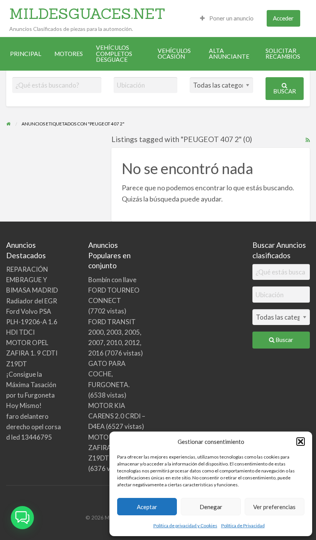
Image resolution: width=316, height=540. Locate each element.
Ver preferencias (274, 506)
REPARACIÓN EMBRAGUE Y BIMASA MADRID (32, 279)
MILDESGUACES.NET (87, 13)
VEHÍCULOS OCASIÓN (174, 53)
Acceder (283, 18)
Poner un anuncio (231, 18)
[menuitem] (226, 18)
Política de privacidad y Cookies (185, 525)
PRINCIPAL (25, 53)
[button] (300, 441)
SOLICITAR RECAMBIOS (283, 53)
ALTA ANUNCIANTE (229, 53)
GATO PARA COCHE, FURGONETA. (109, 373)
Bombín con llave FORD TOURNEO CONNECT (114, 290)
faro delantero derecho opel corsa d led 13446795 (33, 426)
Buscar (284, 91)
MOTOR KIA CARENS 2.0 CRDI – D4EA (116, 415)
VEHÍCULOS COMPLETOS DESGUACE (114, 53)
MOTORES (68, 53)
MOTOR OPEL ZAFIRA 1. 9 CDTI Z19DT (31, 353)
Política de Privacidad (243, 525)
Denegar (211, 506)
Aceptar (147, 506)
